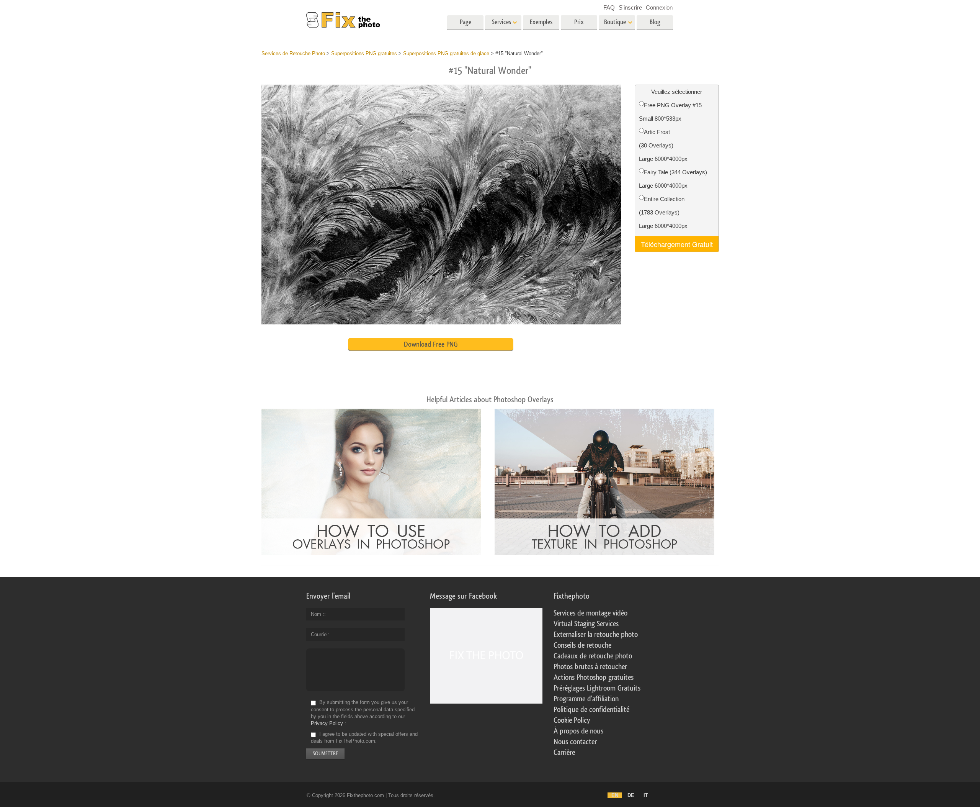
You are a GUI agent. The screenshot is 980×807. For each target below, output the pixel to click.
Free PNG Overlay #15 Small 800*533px (670, 112)
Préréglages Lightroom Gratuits (597, 688)
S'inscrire (630, 7)
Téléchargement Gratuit (677, 244)
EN (614, 795)
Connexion (659, 7)
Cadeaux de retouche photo (593, 656)
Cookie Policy (572, 720)
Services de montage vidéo (590, 613)
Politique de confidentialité (591, 710)
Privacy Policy (327, 723)
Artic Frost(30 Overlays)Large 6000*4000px (663, 145)
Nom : (317, 614)
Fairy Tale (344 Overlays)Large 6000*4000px (673, 179)
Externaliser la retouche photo (596, 634)
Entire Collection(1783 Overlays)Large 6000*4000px (663, 212)
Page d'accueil (465, 24)
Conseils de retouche (582, 645)
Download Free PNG (430, 344)
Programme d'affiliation (586, 699)
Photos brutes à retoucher (590, 667)
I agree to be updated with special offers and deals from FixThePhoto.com (364, 737)
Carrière (564, 752)
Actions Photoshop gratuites (594, 677)
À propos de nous (578, 731)
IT (646, 795)
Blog (655, 22)
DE (630, 795)
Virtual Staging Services (586, 624)
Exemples (541, 22)
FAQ (609, 7)
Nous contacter (575, 742)
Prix (579, 22)
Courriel (319, 634)
